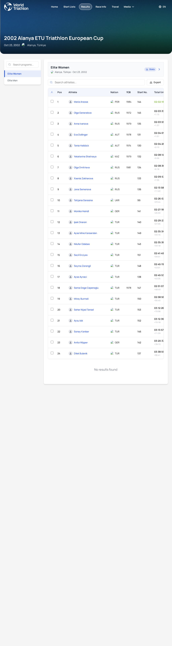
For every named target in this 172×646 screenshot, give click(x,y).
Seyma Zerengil (82, 265)
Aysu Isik (78, 320)
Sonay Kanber (81, 331)
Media (127, 6)
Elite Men (12, 80)
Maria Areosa (81, 101)
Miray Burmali (81, 298)
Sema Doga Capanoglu (86, 287)
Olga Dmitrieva (82, 167)
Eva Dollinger (81, 134)
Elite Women (15, 73)
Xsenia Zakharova (83, 178)
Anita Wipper (81, 342)
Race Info (101, 6)
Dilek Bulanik (80, 353)
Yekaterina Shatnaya (85, 156)
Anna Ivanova (81, 123)
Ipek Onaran (80, 222)
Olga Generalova (83, 112)
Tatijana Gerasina (83, 200)
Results (85, 6)
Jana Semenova (82, 189)
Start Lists (69, 6)
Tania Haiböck (81, 145)
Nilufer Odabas (82, 244)
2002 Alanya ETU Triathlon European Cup (53, 38)
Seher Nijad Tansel (84, 309)
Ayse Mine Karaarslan (85, 233)
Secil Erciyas (81, 255)
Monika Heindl (81, 211)
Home (54, 6)
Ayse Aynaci (80, 276)
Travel (115, 6)
